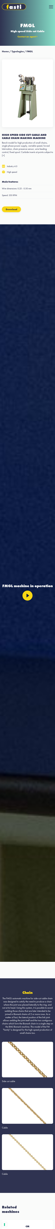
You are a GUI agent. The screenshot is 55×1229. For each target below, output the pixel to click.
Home (5, 51)
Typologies (18, 51)
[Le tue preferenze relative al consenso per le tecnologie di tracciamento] (4, 1224)
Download (11, 209)
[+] (3, 155)
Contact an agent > (27, 36)
